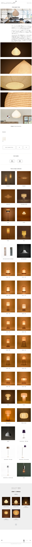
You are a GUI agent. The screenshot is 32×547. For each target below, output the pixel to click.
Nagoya (25, 507)
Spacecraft (8, 204)
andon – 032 (8, 368)
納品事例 (14, 2)
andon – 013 (8, 295)
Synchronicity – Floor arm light (24, 459)
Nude (24, 477)
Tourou (24, 404)
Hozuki (24, 222)
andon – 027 (8, 386)
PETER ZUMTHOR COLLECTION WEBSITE (8, 3)
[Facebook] (24, 540)
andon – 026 (24, 386)
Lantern (16, 519)
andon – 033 (24, 368)
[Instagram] (24, 541)
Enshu (8, 240)
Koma (8, 222)
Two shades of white (24, 204)
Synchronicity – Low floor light (8, 477)
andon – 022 (24, 313)
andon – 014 (24, 295)
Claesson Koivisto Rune (17, 126)
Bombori (6, 519)
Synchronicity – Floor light (8, 459)
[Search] (30, 540)
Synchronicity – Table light (24, 441)
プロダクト (2, 2)
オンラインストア (9, 2)
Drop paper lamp (6, 506)
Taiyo (8, 404)
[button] (16, 1)
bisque (8, 441)
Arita (24, 240)
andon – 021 (8, 313)
